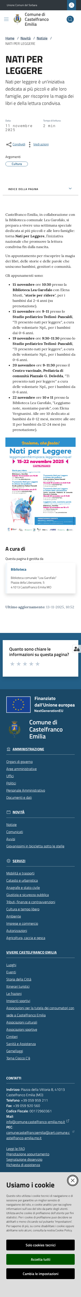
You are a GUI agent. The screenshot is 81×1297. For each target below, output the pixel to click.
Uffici (10, 776)
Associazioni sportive (21, 1029)
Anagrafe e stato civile (23, 887)
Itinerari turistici (17, 986)
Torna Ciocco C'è (18, 1058)
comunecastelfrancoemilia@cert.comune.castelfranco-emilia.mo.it (38, 1135)
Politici (11, 783)
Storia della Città (18, 979)
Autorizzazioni (16, 930)
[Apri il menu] (6, 19)
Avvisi (10, 839)
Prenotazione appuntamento (27, 1154)
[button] (70, 19)
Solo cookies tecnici (41, 1245)
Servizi (19, 861)
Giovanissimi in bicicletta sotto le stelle (35, 846)
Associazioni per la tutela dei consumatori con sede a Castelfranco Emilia (40, 1011)
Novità (25, 38)
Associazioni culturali (21, 1022)
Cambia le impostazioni (40, 1273)
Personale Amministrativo (25, 790)
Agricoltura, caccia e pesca (25, 937)
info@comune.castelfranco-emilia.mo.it (35, 1121)
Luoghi (11, 965)
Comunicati (14, 831)
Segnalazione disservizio (24, 1159)
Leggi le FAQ (15, 1148)
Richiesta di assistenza (23, 1164)
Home (9, 38)
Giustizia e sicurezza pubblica (27, 894)
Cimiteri (12, 1036)
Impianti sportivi (18, 1000)
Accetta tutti (40, 1259)
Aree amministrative (21, 768)
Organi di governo (19, 761)
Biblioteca (18, 569)
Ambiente (13, 916)
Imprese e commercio (22, 923)
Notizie (42, 38)
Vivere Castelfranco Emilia (31, 952)
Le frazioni (14, 993)
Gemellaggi (14, 1051)
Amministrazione (28, 749)
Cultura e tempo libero (22, 909)
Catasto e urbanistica (22, 880)
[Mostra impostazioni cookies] (76, 649)
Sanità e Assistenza (21, 1043)
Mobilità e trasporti (20, 873)
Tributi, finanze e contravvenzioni (30, 902)
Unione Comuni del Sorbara (22, 5)
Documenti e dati (19, 797)
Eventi (11, 972)
